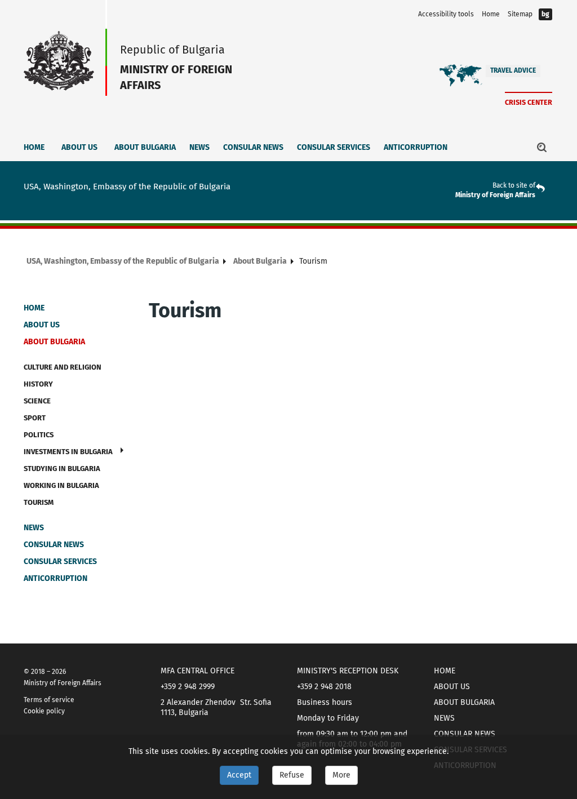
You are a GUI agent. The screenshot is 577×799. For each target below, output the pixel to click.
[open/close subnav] (122, 450)
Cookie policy (44, 711)
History (38, 384)
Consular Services (333, 147)
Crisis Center (528, 102)
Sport (35, 418)
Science (37, 401)
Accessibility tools (446, 14)
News (199, 147)
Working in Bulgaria (61, 485)
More (341, 775)
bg (545, 14)
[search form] (542, 147)
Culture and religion (62, 367)
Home (491, 14)
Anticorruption (415, 147)
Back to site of (513, 185)
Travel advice (513, 70)
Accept (239, 775)
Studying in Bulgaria (62, 468)
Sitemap (520, 14)
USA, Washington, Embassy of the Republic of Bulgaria (122, 261)
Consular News (253, 147)
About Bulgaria (145, 147)
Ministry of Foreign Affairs (495, 195)
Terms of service (49, 700)
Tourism (39, 502)
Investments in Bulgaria (68, 451)
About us (79, 147)
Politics (39, 434)
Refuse (291, 775)
